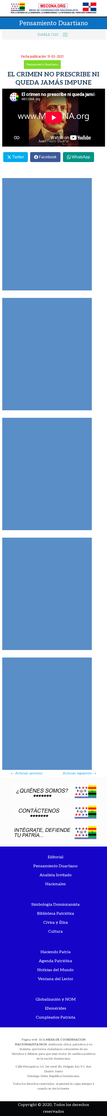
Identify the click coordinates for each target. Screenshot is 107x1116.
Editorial (55, 857)
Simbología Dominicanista (55, 904)
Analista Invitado (56, 875)
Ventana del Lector (55, 979)
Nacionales (55, 884)
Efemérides (55, 1008)
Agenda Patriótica (55, 961)
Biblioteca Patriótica (55, 913)
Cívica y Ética (55, 922)
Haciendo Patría (56, 952)
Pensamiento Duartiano (42, 64)
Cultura (55, 931)
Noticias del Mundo (55, 970)
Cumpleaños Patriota (55, 1017)
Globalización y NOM (56, 999)
